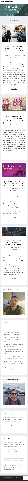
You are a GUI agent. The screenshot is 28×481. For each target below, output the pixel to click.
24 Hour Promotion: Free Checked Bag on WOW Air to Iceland (14, 184)
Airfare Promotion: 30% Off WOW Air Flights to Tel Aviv (14, 118)
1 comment (14, 190)
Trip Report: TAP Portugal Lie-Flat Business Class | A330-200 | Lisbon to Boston (13, 369)
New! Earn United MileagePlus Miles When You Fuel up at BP (14, 50)
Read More (14, 88)
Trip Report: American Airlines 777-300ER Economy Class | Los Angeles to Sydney (13, 351)
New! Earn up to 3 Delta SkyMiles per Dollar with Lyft (14, 243)
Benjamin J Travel (7, 2)
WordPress (19, 477)
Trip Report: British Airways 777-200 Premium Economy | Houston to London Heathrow (14, 444)
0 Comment (14, 57)
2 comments (14, 124)
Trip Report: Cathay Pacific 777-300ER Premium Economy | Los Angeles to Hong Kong (13, 339)
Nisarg (14, 479)
